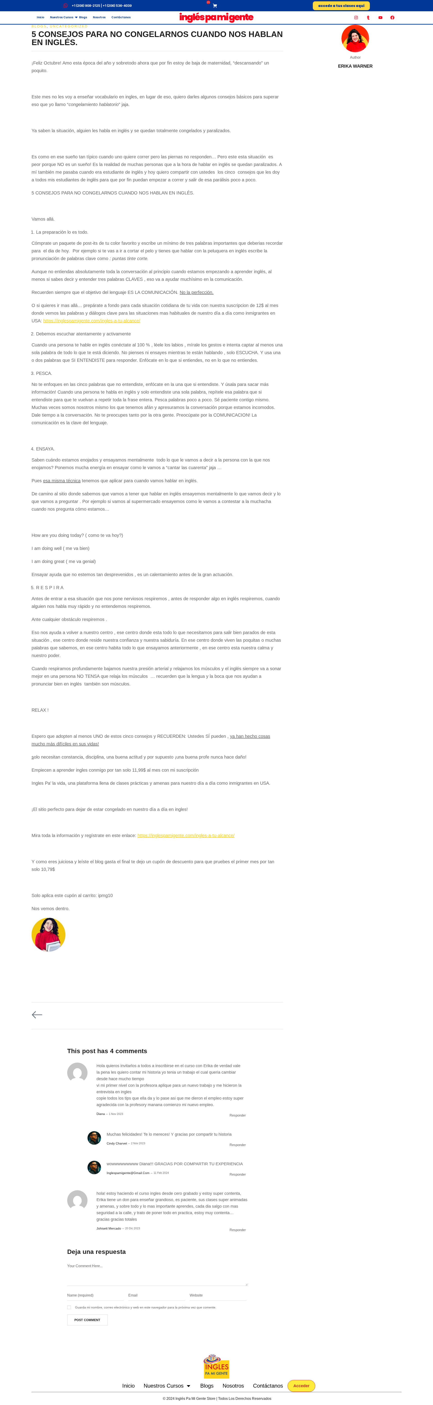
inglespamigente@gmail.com (128, 1173)
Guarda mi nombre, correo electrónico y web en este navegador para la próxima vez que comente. (145, 1307)
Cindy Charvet (117, 1143)
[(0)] (215, 6)
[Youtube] (380, 17)
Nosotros (99, 17)
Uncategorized (69, 26)
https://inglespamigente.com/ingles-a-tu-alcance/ (91, 320)
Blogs (83, 17)
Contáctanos (121, 17)
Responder (238, 1115)
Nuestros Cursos (61, 17)
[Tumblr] (368, 17)
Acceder (301, 1386)
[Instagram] (356, 17)
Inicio (40, 17)
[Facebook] (392, 17)
